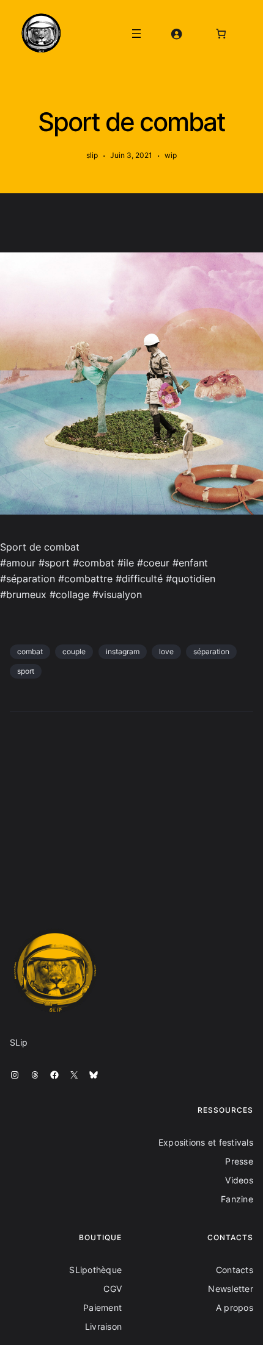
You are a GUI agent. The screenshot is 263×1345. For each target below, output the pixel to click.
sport (25, 671)
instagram (122, 651)
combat (30, 651)
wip (171, 155)
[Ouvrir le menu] (136, 33)
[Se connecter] (175, 33)
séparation (211, 651)
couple (74, 651)
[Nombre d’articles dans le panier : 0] (221, 33)
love (166, 651)
